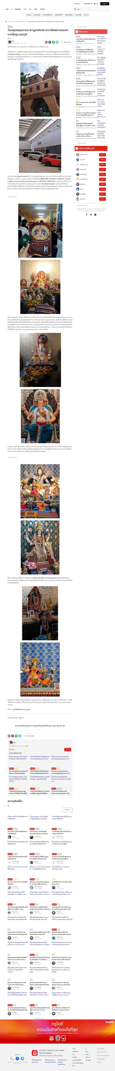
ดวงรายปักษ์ (58, 15)
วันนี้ (7, 9)
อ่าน (25, 9)
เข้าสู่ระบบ (104, 4)
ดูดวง (14, 22)
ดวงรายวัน (37, 15)
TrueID (11, 3)
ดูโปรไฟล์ (11, 750)
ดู (11, 9)
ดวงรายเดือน (69, 15)
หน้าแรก (29, 15)
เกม (30, 9)
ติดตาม (68, 750)
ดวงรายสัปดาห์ (47, 15)
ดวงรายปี (78, 15)
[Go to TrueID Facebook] (86, 214)
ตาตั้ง (35, 9)
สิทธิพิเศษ (18, 9)
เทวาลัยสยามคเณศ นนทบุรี (21, 709)
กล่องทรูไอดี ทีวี (88, 4)
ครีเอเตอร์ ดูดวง (21, 22)
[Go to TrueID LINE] (95, 214)
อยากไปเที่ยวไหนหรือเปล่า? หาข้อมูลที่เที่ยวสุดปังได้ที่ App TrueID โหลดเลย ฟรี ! (40, 726)
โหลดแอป (77, 4)
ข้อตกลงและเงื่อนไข (81, 209)
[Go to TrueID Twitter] (91, 214)
